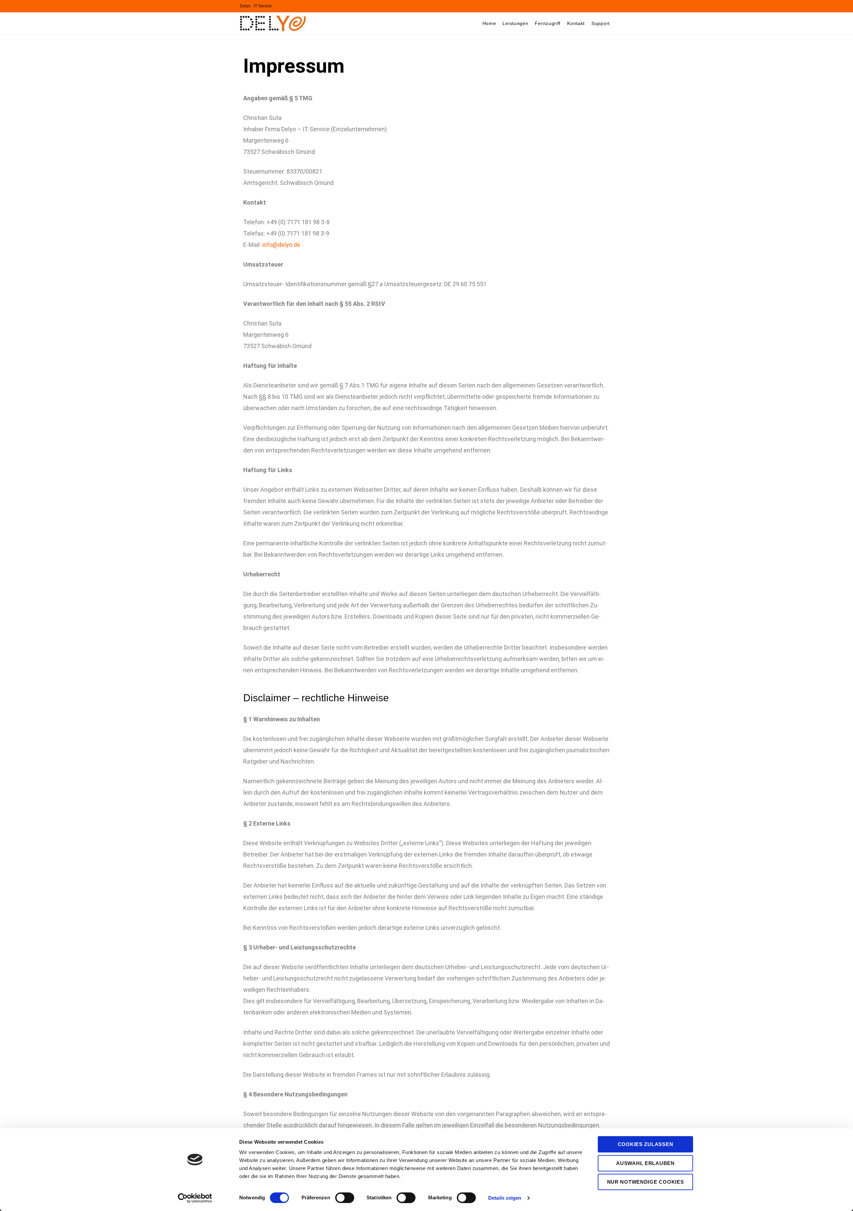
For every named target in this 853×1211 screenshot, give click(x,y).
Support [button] (600, 23)
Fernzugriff (547, 23)
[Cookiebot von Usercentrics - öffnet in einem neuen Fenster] (195, 1198)
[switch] (344, 1197)
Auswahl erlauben (645, 1163)
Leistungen (515, 23)
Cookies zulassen (645, 1144)
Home (489, 23)
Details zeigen (504, 1198)
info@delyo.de (281, 244)
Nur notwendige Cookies (645, 1182)
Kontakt (576, 23)
